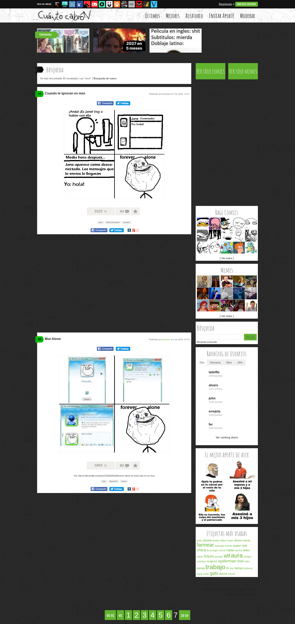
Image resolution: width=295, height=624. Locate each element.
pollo (199, 540)
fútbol (223, 540)
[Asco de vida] (57, 4)
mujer (230, 540)
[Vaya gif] (131, 4)
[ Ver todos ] (227, 258)
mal (240, 561)
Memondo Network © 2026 (242, 594)
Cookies (239, 589)
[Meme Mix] (251, 235)
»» (185, 615)
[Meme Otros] (215, 235)
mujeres (212, 561)
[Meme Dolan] (203, 223)
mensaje (219, 545)
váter (247, 561)
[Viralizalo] (154, 4)
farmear (205, 545)
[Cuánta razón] (65, 4)
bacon (231, 574)
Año (240, 362)
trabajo (215, 567)
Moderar (247, 15)
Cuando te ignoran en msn (65, 93)
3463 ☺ (101, 465)
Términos (215, 589)
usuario (126, 222)
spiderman (227, 561)
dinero (238, 540)
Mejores (173, 15)
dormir (223, 573)
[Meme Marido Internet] (215, 293)
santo (206, 574)
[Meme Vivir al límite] (239, 305)
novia (246, 540)
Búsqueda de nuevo (105, 78)
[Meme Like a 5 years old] (227, 248)
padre (237, 545)
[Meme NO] (203, 248)
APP (254, 589)
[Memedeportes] (72, 4)
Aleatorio (194, 15)
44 (39, 93)
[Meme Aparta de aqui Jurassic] (251, 281)
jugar (199, 574)
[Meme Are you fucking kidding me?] (239, 223)
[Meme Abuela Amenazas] (251, 293)
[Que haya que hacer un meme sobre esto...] (227, 522)
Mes (229, 362)
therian (229, 545)
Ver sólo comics (210, 71)
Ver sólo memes (243, 71)
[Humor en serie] (109, 4)
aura (237, 555)
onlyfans (201, 561)
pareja (201, 568)
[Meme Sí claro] (227, 235)
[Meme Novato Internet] (251, 305)
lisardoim (166, 339)
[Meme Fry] (239, 248)
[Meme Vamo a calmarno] (251, 248)
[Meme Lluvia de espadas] (203, 293)
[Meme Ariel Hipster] (203, 305)
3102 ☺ (101, 211)
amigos (247, 556)
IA (227, 568)
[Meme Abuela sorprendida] (239, 281)
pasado (219, 556)
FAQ (248, 589)
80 (39, 339)
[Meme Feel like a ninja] (203, 235)
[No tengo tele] (124, 4)
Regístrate (225, 4)
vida (244, 545)
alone (123, 481)
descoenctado (112, 222)
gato (214, 573)
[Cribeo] (102, 4)
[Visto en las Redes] (79, 4)
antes (246, 550)
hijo (232, 568)
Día (202, 362)
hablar (230, 550)
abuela (207, 540)
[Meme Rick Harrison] (227, 281)
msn (101, 222)
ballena (248, 568)
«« (110, 615)
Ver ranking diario (227, 437)
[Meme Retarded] (215, 248)
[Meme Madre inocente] (203, 281)
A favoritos (135, 211)
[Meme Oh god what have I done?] (215, 223)
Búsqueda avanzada (207, 342)
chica (201, 550)
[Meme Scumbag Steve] (215, 281)
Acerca (205, 589)
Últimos (152, 15)
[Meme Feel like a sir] (227, 223)
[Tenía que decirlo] (139, 4)
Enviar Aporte (221, 15)
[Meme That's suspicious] (251, 223)
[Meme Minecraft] (215, 305)
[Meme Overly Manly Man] (227, 293)
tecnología (212, 550)
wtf (227, 556)
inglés (200, 556)
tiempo (239, 568)
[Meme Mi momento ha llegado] (239, 293)
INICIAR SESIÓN (246, 4)
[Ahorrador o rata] (146, 4)
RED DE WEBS (44, 4)
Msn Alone (53, 339)
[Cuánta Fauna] (117, 4)
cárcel (222, 550)
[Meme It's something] (239, 235)
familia (216, 540)
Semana (215, 362)
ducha (238, 550)
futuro (209, 556)
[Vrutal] (94, 4)
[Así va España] (87, 4)
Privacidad (228, 589)
